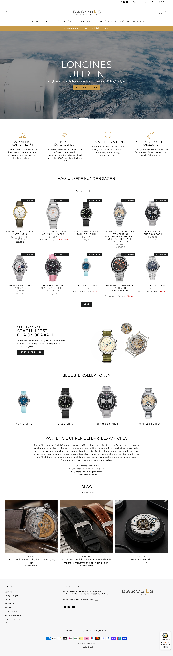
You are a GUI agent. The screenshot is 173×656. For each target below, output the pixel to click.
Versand (8, 607)
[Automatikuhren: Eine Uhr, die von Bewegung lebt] (31, 526)
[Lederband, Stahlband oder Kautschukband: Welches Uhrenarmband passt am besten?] (86, 526)
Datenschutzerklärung (14, 619)
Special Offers (104, 21)
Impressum (9, 603)
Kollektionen (65, 21)
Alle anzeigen (86, 492)
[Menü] (169, 632)
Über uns (138, 21)
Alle (87, 304)
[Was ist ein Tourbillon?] (141, 526)
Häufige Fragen (11, 596)
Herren (34, 21)
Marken (86, 21)
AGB (7, 623)
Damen (48, 21)
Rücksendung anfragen (14, 615)
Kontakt (8, 599)
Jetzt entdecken (31, 352)
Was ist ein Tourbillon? (142, 559)
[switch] (165, 647)
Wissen (124, 21)
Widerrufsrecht (11, 611)
